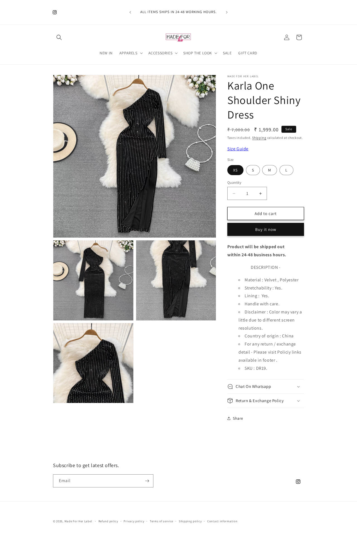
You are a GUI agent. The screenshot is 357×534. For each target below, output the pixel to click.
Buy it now (265, 229)
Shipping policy (190, 521)
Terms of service (161, 521)
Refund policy (108, 521)
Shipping (259, 138)
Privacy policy (134, 521)
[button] (59, 37)
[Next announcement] (227, 12)
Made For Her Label (78, 521)
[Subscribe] (147, 480)
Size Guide (238, 149)
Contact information (222, 521)
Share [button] (238, 418)
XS (235, 170)
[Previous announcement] (130, 12)
